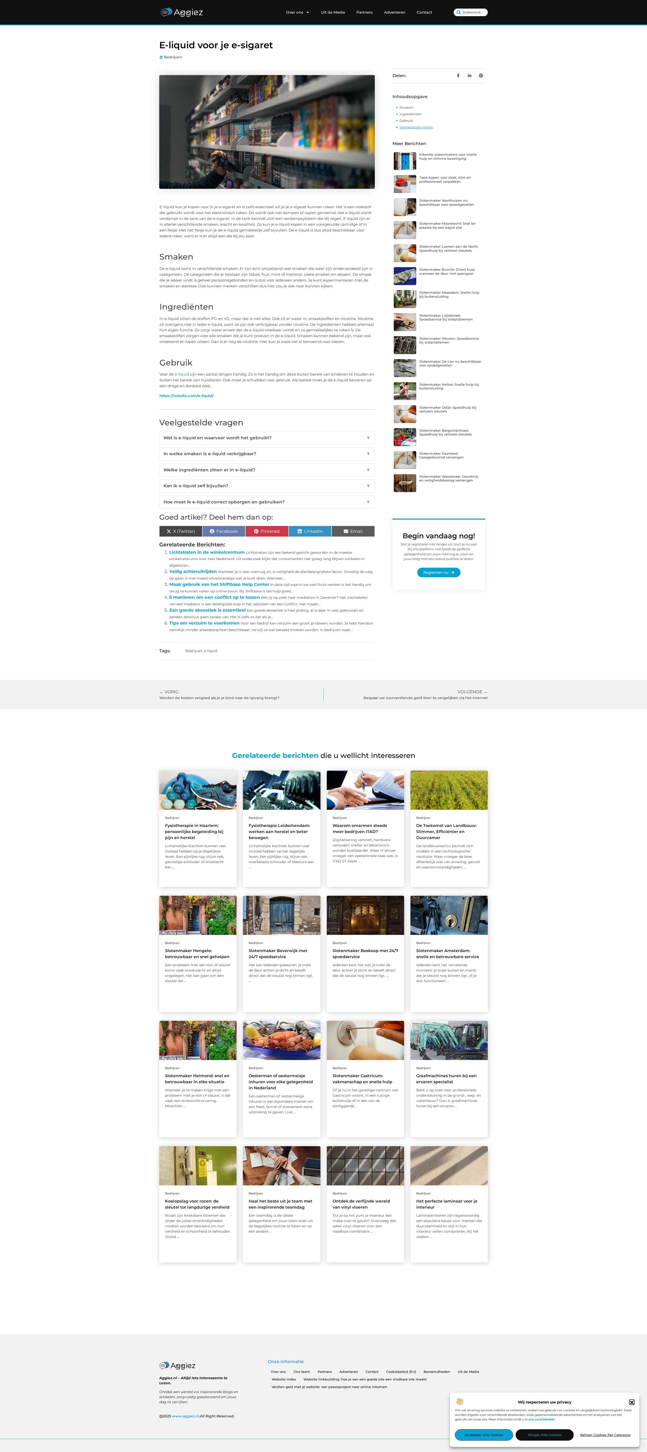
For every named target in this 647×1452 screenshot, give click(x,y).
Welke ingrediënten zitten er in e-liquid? (267, 469)
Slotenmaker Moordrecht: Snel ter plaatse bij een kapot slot (447, 225)
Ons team (301, 1372)
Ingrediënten (411, 114)
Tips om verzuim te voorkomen (204, 623)
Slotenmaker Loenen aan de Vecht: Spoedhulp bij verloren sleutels (448, 248)
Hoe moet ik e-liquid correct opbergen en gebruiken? (267, 501)
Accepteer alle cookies (484, 1435)
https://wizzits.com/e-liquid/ (186, 395)
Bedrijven (173, 57)
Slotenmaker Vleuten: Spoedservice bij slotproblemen (449, 340)
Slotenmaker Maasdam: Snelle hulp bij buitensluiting (449, 294)
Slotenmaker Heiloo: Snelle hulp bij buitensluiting (449, 386)
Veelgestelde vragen (416, 127)
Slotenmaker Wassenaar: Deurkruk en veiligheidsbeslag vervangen (448, 478)
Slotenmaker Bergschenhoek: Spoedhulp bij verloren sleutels (445, 432)
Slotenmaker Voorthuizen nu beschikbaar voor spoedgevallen (446, 202)
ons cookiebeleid (541, 1419)
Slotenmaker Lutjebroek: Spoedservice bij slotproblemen (446, 317)
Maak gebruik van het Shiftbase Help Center (219, 584)
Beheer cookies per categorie (605, 1435)
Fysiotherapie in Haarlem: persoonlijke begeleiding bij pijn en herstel (194, 831)
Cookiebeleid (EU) (401, 1372)
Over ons (294, 12)
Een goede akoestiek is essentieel (207, 610)
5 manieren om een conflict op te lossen (214, 597)
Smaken (406, 107)
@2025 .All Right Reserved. (197, 1416)
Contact (424, 12)
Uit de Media (333, 12)
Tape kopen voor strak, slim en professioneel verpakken (445, 179)
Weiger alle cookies (545, 1435)
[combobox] (471, 12)
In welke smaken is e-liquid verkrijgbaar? (267, 453)
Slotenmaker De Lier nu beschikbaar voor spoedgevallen (450, 363)
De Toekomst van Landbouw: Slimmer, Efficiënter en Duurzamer (446, 831)
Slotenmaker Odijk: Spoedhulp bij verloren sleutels (447, 409)
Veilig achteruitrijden (193, 571)
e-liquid (182, 374)
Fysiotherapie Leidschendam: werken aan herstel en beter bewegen (279, 831)
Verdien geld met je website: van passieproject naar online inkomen (329, 1387)
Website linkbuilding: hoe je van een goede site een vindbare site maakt (365, 1379)
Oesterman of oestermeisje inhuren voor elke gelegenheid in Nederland (281, 1081)
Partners (364, 12)
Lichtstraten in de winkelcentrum (207, 552)
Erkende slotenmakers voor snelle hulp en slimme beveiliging (448, 156)
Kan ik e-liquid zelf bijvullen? (267, 485)
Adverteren (394, 12)
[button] (631, 1402)
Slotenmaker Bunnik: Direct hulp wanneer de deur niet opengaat (447, 271)
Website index (284, 1379)
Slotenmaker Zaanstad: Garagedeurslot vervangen (441, 455)
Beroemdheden (437, 1372)
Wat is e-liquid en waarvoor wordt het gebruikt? (267, 437)
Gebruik (406, 121)
